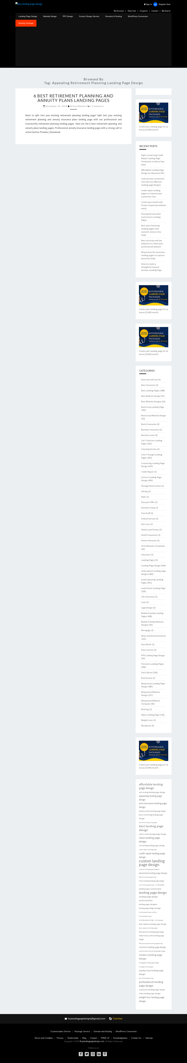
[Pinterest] (105, 1054)
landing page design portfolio (148, 912)
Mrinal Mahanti (78, 106)
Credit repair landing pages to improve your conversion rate (151, 193)
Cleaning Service (148, 449)
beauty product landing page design (152, 811)
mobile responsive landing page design (152, 951)
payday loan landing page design (151, 972)
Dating (144, 491)
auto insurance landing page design (153, 805)
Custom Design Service (89, 16)
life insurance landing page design (151, 932)
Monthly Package (25, 23)
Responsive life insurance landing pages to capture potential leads (153, 255)
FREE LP (105, 1038)
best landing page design (151, 828)
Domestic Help (148, 507)
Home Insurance (148, 540)
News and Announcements (153, 635)
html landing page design (146, 885)
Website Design (50, 16)
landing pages (159, 920)
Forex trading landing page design (151, 881)
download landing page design (153, 873)
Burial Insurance (148, 424)
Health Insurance (149, 535)
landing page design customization (148, 898)
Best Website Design (150, 396)
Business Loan (147, 435)
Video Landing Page (150, 714)
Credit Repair (147, 471)
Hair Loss (145, 524)
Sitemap (149, 1038)
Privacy (60, 1038)
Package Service (82, 1031)
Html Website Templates (153, 546)
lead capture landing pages (148, 928)
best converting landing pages (148, 822)
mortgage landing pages (146, 967)
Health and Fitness (150, 529)
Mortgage (145, 630)
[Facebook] (81, 1054)
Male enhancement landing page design (151, 943)
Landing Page (147, 560)
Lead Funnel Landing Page (153, 588)
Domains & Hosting (113, 16)
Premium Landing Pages (152, 663)
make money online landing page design (151, 937)
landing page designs (145, 916)
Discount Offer (148, 502)
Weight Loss (147, 720)
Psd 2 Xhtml (146, 672)
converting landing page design (152, 845)
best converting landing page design (151, 817)
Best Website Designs (151, 401)
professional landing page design (151, 983)
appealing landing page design (150, 797)
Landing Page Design (27, 16)
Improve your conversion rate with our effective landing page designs (152, 181)
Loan (143, 602)
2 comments (97, 106)
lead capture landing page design (152, 924)
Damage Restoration (151, 485)
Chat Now (117, 1018)
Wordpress (146, 725)
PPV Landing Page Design (153, 655)
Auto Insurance (148, 385)
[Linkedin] (99, 1054)
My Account (119, 11)
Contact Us (136, 1038)
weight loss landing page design (151, 999)
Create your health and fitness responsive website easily (153, 205)
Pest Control (147, 649)
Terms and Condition (43, 1038)
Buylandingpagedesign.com (92, 1041)
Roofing (145, 709)
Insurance (145, 554)
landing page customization (150, 889)
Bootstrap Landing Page (152, 407)
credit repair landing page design (152, 855)
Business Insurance (150, 429)
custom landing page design (152, 862)
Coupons (144, 11)
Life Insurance (147, 596)
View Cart (132, 11)
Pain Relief (146, 644)
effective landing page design (147, 877)
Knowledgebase (120, 1038)
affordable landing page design (151, 786)
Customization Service (60, 1031)
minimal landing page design (152, 947)
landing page (160, 885)
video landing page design (149, 993)
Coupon (93, 1038)
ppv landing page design (146, 978)
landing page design (153, 892)
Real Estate (146, 678)
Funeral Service (148, 518)
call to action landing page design (152, 834)
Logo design (147, 607)
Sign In (149, 4)
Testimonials (72, 1038)
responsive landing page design (152, 989)
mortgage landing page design (149, 963)
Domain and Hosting (103, 1031)
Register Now (164, 4)
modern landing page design (150, 956)
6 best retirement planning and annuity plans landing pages (73, 98)
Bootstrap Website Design (153, 415)
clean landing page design (149, 839)
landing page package (146, 920)
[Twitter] (87, 1054)
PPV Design (68, 16)
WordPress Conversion (138, 16)
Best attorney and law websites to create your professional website (152, 243)
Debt (143, 496)
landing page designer (148, 904)
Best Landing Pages (150, 390)
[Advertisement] (93, 47)
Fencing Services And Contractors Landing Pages (151, 217)
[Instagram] (93, 1054)
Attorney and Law (149, 379)
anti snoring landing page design (152, 792)
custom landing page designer (149, 869)
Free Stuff (145, 513)
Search (167, 11)
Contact (154, 11)
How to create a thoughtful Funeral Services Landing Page (151, 267)
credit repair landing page (147, 850)
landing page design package (150, 908)
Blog (84, 1038)
